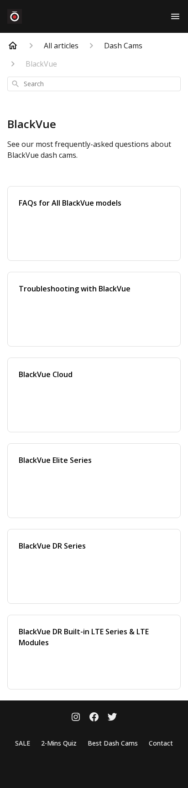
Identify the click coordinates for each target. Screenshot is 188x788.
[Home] (12, 45)
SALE (22, 743)
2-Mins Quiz (59, 743)
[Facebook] (94, 717)
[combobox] (94, 84)
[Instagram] (75, 717)
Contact (161, 743)
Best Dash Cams (113, 743)
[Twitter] (112, 717)
